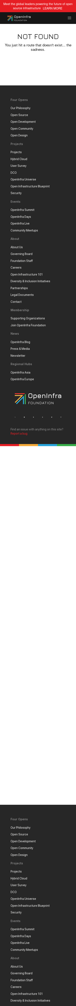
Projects (16, 152)
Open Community (22, 128)
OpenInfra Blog (20, 342)
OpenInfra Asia (20, 372)
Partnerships (19, 288)
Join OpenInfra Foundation (28, 325)
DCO (14, 172)
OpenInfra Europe (22, 379)
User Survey (18, 165)
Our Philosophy (20, 108)
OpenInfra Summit (22, 210)
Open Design (19, 135)
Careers (16, 267)
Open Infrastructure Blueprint (30, 186)
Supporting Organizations (28, 318)
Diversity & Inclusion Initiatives (30, 281)
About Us (17, 247)
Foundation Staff (22, 261)
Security (16, 193)
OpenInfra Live (20, 223)
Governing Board (22, 254)
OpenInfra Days (21, 216)
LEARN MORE (52, 8)
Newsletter (18, 355)
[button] (69, 18)
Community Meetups (24, 230)
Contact (16, 301)
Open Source (19, 115)
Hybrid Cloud (19, 159)
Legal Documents (22, 295)
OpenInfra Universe (23, 179)
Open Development (23, 121)
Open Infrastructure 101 (27, 274)
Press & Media (20, 348)
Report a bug (19, 433)
